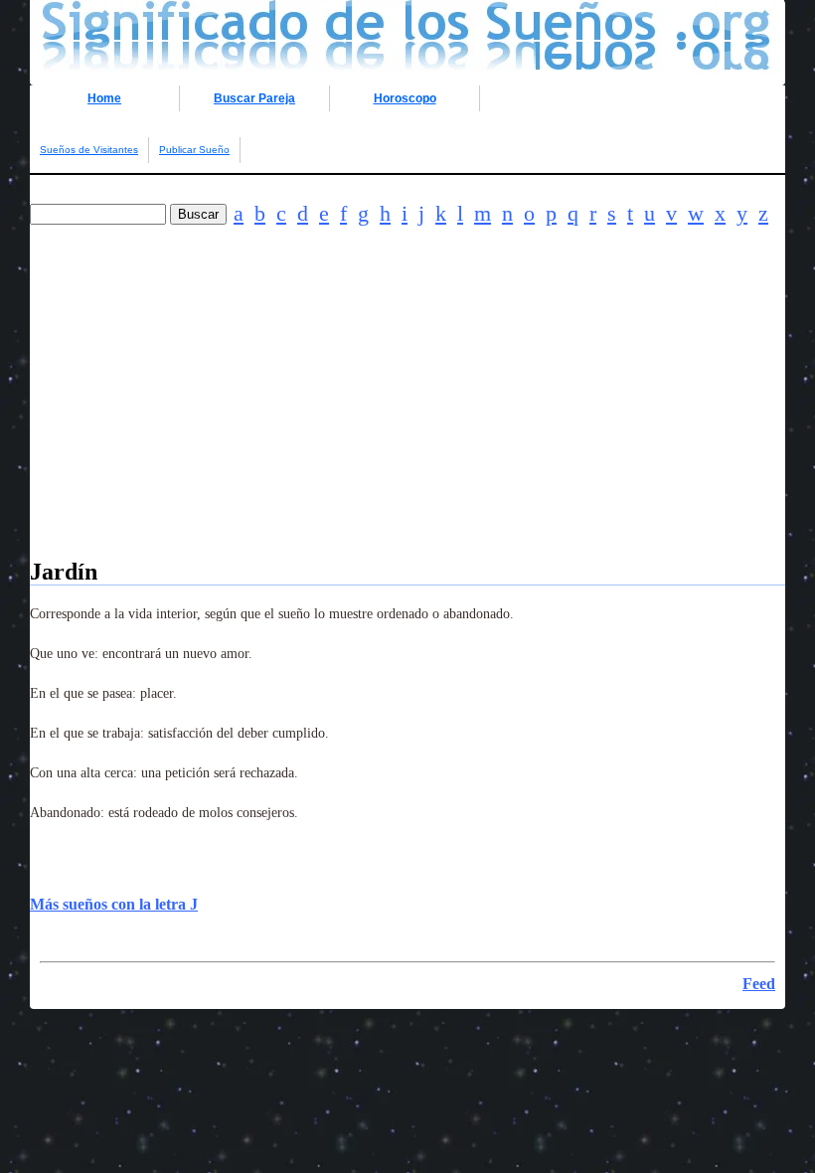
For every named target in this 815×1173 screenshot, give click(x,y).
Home (104, 98)
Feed (758, 983)
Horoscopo (405, 98)
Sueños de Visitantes (89, 149)
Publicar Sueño (194, 149)
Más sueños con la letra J (114, 904)
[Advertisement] (407, 419)
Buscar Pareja (254, 98)
